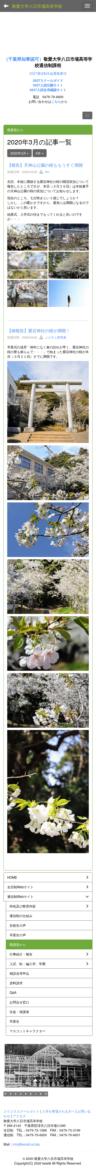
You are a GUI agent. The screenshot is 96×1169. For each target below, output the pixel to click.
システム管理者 (55, 337)
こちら (56, 101)
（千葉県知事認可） (24, 59)
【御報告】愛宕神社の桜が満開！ (38, 330)
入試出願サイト (51, 85)
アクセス (19, 1116)
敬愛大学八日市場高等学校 (37, 6)
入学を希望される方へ (58, 1111)
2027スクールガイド (48, 80)
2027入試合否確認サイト (48, 89)
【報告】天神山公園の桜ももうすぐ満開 (45, 165)
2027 (36, 85)
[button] (10, 1066)
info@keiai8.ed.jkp (26, 1144)
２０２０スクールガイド (21, 1111)
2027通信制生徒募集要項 (48, 73)
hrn (46, 172)
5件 (39, 153)
